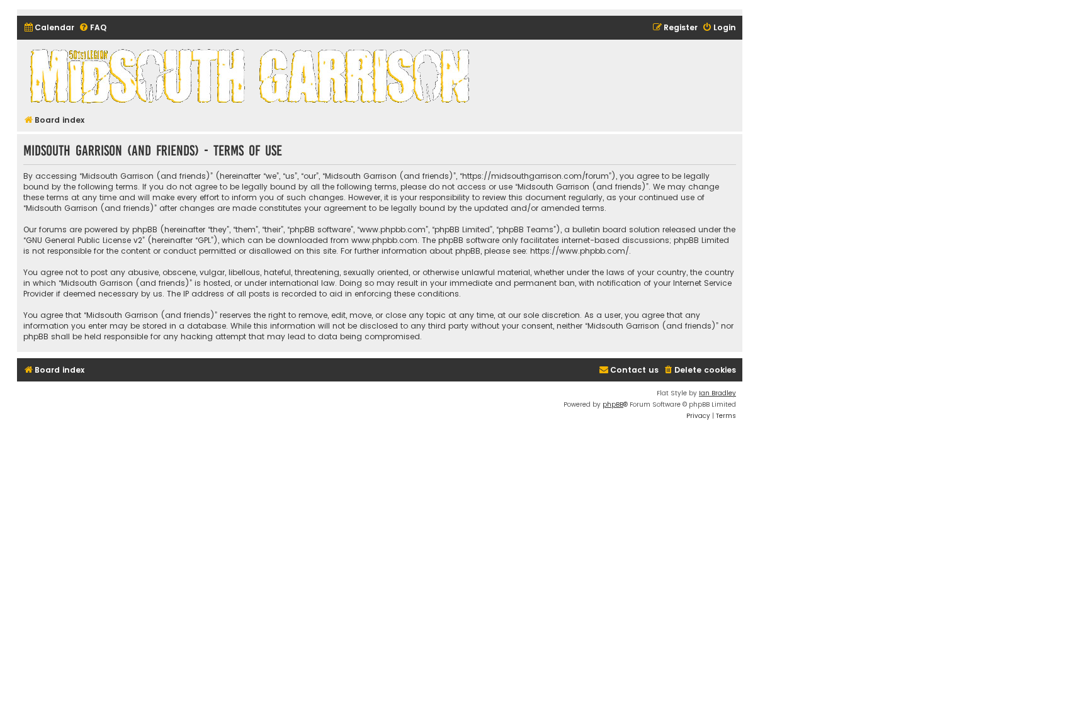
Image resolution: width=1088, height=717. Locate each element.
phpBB (613, 404)
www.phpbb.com (384, 240)
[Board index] (251, 75)
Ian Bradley (717, 393)
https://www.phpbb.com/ (579, 251)
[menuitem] (48, 28)
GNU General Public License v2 (84, 240)
